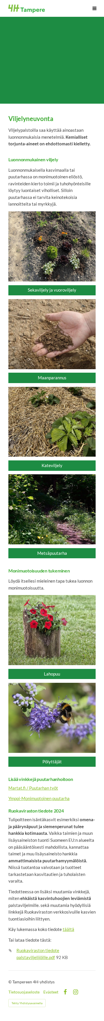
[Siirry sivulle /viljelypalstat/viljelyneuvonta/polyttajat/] (52, 718)
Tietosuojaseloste (24, 992)
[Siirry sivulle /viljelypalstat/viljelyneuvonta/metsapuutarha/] (52, 509)
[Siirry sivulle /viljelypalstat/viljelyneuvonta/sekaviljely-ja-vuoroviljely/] (52, 246)
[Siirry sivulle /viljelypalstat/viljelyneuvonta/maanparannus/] (52, 334)
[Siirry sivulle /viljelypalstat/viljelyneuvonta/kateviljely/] (52, 422)
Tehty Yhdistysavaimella (27, 1003)
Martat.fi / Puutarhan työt (33, 788)
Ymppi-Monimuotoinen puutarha (39, 798)
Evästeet (50, 992)
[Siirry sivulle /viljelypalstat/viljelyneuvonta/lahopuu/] (52, 630)
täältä (68, 929)
